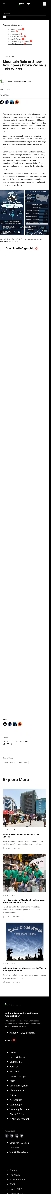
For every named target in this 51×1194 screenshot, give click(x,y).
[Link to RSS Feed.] (17, 102)
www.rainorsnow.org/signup (16, 182)
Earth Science (22, 762)
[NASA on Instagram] (12, 1136)
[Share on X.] (2, 102)
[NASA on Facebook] (7, 1136)
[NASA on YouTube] (21, 1136)
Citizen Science (9, 762)
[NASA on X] (17, 1136)
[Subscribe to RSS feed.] (20, 724)
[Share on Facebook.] (7, 102)
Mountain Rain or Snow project (16, 114)
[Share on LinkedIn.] (12, 102)
